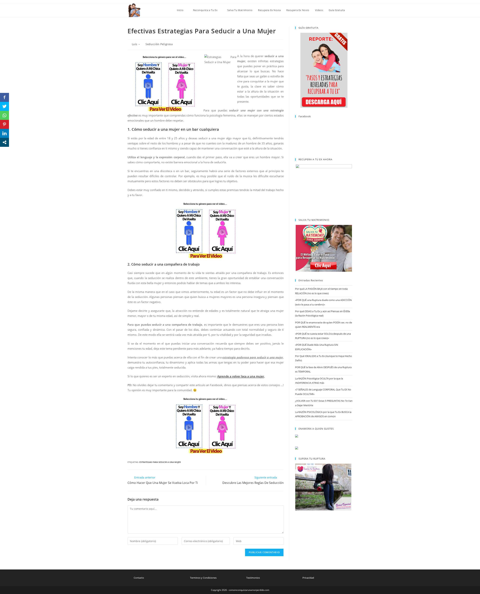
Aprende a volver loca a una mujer (240, 376)
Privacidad (308, 577)
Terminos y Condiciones (203, 577)
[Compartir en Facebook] (4, 97)
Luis (134, 44)
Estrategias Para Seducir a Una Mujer (160, 462)
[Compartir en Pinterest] (4, 124)
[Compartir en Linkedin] (4, 133)
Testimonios (253, 577)
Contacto (139, 577)
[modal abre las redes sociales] (4, 142)
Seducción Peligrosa (159, 44)
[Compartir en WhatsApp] (4, 115)
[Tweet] (4, 106)
